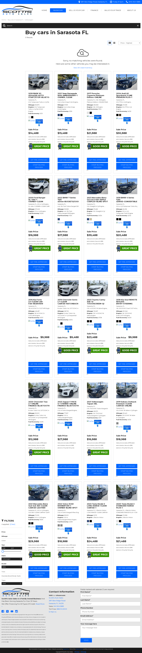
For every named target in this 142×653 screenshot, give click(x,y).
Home (44, 10)
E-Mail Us (52, 612)
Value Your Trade (112, 10)
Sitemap (83, 652)
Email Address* (86, 616)
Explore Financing (29, 170)
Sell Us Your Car (77, 10)
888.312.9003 (62, 609)
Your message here (88, 624)
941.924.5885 (59, 606)
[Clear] (12, 524)
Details (39, 155)
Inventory (58, 10)
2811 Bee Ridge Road (57, 601)
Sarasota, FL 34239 (56, 603)
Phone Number (86, 608)
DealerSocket (79, 649)
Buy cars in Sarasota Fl (15, 20)
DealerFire (66, 649)
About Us (131, 10)
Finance (94, 10)
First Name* (85, 592)
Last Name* (85, 600)
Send (86, 640)
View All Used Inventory (82, 68)
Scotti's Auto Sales (56, 598)
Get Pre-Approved (38, 160)
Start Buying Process (39, 166)
